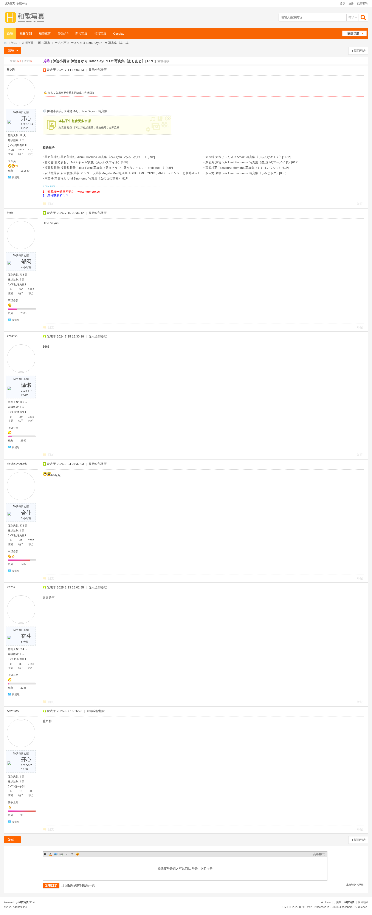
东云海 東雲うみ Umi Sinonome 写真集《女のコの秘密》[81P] (87, 178)
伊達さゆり (71, 111)
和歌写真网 (5, 43)
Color (50, 854)
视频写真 (100, 33)
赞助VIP (63, 33)
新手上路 (13, 802)
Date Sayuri (88, 111)
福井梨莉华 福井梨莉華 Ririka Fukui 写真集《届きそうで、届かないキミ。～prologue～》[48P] (109, 167)
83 (20, 664)
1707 (31, 540)
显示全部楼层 (98, 69)
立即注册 (114, 127)
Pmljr (10, 212)
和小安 (11, 69)
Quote (66, 854)
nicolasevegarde (17, 463)
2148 (31, 664)
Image (56, 854)
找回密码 (362, 3)
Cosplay (118, 33)
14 (20, 791)
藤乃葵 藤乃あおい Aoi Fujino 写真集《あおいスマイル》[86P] (86, 162)
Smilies (77, 854)
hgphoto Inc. (20, 907)
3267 (21, 150)
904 (21, 416)
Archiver (326, 902)
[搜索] (364, 17)
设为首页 (10, 3)
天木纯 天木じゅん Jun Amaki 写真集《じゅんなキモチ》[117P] (248, 157)
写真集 (102, 111)
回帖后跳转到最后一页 (80, 885)
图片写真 (81, 33)
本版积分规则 (355, 885)
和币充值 (45, 33)
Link (61, 854)
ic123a (11, 587)
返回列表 (360, 51)
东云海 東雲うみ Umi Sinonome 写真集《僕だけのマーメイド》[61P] (251, 162)
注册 (351, 3)
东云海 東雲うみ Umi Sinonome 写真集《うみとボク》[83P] (245, 173)
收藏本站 (22, 3)
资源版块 (28, 43)
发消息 (16, 177)
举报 (360, 204)
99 (31, 791)
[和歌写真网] (26, 18)
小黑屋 (337, 902)
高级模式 (319, 854)
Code (72, 854)
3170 (11, 150)
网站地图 (363, 902)
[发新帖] (12, 50)
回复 (92, 92)
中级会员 (13, 551)
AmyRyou (13, 710)
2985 (31, 289)
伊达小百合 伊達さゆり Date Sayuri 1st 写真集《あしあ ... (93, 43)
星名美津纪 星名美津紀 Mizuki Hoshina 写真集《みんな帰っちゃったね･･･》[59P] (100, 157)
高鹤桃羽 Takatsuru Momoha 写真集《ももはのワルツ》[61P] (247, 167)
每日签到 (26, 33)
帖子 (352, 17)
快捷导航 (353, 33)
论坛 (10, 33)
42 (20, 540)
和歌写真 (349, 902)
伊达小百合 (54, 111)
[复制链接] (163, 61)
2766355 (12, 336)
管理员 (12, 161)
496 (21, 289)
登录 (342, 3)
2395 (31, 416)
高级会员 (13, 300)
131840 (24, 170)
